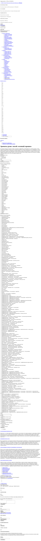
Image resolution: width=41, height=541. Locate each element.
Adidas (3, 193)
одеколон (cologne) (5, 218)
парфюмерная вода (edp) (6, 217)
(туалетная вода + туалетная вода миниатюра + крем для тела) (12, 347)
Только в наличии (5, 426)
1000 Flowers (4, 166)
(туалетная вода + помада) (6, 310)
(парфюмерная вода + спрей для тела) (8, 333)
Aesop (3, 201)
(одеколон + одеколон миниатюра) (7, 369)
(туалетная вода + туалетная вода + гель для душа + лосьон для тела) (13, 279)
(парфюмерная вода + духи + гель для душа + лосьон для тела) (12, 344)
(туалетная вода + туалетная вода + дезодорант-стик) (11, 367)
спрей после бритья (5, 247)
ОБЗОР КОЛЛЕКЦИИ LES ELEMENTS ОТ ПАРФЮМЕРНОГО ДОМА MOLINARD (11, 447)
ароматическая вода (5, 259)
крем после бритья (5, 249)
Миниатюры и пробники (8, 42)
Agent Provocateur (5, 209)
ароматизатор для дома (5, 221)
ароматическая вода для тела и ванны (8, 270)
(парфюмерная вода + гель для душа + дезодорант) (10, 371)
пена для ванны (4, 223)
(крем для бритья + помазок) (6, 363)
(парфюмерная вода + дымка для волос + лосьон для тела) (11, 384)
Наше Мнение (6, 66)
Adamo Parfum (4, 192)
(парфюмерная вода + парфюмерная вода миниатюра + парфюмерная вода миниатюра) (16, 300)
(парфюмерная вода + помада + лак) (8, 320)
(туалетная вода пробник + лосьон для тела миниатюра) (11, 319)
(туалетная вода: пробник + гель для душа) (9, 258)
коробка (3, 292)
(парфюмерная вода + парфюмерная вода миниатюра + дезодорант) (13, 373)
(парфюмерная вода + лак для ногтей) (8, 364)
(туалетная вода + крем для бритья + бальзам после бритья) (12, 349)
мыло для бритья (4, 290)
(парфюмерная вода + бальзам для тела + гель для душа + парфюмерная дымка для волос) (17, 237)
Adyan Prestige (4, 197)
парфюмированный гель (6, 248)
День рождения (7, 70)
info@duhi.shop (9, 478)
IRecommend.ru (7, 61)
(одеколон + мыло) (5, 282)
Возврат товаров (5, 471)
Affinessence (4, 203)
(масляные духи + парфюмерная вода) (8, 330)
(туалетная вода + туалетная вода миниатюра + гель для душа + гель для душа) (15, 338)
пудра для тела (4, 250)
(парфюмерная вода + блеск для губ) (8, 328)
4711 (2, 173)
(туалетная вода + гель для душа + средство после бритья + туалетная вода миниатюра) (16, 316)
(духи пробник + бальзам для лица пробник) (9, 342)
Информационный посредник (9, 79)
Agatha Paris (4, 206)
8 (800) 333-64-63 (9, 476)
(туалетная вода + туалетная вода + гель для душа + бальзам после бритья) (14, 277)
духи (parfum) (4, 219)
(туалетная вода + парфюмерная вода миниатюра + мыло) (11, 350)
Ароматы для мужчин (8, 35)
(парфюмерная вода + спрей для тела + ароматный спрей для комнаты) (14, 389)
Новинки (4, 50)
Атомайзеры (6, 40)
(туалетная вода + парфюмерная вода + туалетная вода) (11, 345)
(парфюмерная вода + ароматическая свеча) (9, 360)
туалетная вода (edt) (5, 216)
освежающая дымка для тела (6, 245)
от (0, 159)
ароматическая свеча (5, 220)
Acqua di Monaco (4, 184)
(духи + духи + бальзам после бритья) (8, 314)
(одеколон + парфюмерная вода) (7, 382)
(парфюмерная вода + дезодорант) (7, 257)
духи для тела (4, 262)
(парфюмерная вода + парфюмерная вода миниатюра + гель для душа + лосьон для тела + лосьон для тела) (20, 391)
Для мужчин (4, 135)
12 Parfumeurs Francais (5, 167)
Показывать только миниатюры (7, 420)
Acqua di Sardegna (5, 188)
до (0, 160)
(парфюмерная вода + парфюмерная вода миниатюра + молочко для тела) (14, 313)
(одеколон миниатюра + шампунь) (7, 304)
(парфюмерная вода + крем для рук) (8, 280)
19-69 (2, 168)
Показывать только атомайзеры (7, 422)
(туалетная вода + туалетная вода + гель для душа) (10, 276)
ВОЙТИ (2, 511)
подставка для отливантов (6, 294)
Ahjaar (3, 212)
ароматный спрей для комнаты (7, 242)
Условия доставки (7, 56)
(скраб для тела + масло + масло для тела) (9, 263)
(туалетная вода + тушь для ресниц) (8, 339)
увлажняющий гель (5, 261)
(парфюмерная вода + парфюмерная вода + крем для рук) (11, 296)
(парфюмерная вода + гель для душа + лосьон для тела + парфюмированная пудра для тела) (17, 362)
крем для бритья (4, 225)
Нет (3, 29)
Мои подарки (6, 68)
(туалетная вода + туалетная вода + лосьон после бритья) (11, 388)
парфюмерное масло (5, 241)
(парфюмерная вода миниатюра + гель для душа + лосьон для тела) (13, 302)
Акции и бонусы (5, 67)
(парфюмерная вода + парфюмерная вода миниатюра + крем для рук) (13, 301)
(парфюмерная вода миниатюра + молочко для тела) (10, 260)
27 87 (2, 171)
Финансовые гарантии (8, 75)
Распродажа (6, 36)
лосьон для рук (4, 243)
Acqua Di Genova (4, 183)
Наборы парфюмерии (8, 43)
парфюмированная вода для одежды (8, 222)
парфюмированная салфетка (6, 229)
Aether (3, 202)
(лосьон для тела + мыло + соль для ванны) (9, 266)
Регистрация (8, 512)
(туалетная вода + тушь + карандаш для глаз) (9, 323)
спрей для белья (4, 370)
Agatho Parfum (4, 208)
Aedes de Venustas (5, 198)
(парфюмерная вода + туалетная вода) (8, 284)
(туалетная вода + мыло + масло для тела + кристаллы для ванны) (13, 377)
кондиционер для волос (6, 230)
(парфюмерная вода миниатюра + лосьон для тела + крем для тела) (13, 311)
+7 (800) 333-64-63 (7, 2)
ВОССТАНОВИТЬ (3, 519)
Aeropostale (3, 200)
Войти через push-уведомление (5, 513)
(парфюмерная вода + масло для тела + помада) (10, 317)
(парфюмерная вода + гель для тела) (8, 348)
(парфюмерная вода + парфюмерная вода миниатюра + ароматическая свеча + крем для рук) (17, 329)
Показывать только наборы (6, 418)
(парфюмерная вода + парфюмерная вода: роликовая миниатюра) (13, 227)
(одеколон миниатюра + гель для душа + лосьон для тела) (11, 322)
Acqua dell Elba (4, 179)
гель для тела (4, 224)
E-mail (1, 499)
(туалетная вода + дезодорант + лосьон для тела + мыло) (11, 354)
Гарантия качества (5, 470)
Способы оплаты (7, 55)
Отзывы (3, 59)
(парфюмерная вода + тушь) (6, 308)
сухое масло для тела (5, 246)
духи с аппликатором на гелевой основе (8, 256)
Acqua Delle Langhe (5, 180)
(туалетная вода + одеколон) (6, 337)
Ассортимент (6, 47)
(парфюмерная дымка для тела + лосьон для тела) (10, 334)
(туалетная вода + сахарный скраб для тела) (9, 232)
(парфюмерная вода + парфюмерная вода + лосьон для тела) (12, 357)
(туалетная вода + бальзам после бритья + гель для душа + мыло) (13, 340)
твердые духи (4, 239)
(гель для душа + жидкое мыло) (7, 281)
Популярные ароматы (8, 37)
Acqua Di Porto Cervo (5, 186)
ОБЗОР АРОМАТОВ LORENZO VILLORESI (6, 460)
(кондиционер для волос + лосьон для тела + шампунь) (11, 265)
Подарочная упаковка (8, 45)
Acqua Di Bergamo (5, 181)
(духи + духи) (4, 288)
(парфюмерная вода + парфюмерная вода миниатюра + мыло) (12, 372)
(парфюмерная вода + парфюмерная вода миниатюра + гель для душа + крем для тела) (16, 297)
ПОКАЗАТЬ (2, 427)
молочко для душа (5, 286)
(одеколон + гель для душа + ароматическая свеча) (10, 271)
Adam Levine (4, 191)
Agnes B (3, 210)
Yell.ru (5, 64)
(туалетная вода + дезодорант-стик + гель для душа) (10, 287)
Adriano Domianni (5, 195)
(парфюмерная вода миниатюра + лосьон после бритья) (11, 380)
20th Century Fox (4, 169)
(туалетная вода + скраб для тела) (7, 269)
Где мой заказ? (6, 58)
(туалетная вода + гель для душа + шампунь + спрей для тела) (12, 386)
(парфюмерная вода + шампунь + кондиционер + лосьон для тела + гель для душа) (16, 351)
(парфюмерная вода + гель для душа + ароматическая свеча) (12, 267)
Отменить (2, 520)
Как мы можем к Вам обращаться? (6, 498)
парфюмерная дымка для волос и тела (8, 268)
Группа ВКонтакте (7, 74)
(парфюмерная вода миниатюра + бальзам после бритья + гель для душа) (14, 375)
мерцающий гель (4, 244)
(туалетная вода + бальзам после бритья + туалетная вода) (11, 352)
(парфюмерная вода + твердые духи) (8, 264)
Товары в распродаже (5, 424)
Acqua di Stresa (4, 189)
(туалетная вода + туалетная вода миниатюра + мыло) (11, 374)
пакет (3, 272)
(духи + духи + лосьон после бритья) (8, 343)
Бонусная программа (6, 469)
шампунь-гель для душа (6, 231)
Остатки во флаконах (8, 41)
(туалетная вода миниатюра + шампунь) (8, 303)
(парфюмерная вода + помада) (7, 305)
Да (1, 29)
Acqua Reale (4, 190)
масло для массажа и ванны (6, 255)
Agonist (3, 211)
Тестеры (5, 39)
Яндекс (5, 60)
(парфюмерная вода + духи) (6, 295)
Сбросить (2, 140)
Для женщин (4, 134)
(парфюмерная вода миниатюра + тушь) (8, 387)
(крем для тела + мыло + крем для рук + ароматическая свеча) (12, 376)
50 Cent (3, 174)
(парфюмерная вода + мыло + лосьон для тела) (9, 273)
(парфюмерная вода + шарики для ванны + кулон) (10, 234)
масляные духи (4, 240)
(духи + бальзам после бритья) (7, 356)
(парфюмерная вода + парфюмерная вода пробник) (10, 298)
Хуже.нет (6, 65)
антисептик (4, 289)
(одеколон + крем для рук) (6, 366)
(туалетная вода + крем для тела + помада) (9, 385)
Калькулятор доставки (8, 57)
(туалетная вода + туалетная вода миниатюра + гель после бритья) (13, 383)
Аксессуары (6, 44)
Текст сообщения (3, 503)
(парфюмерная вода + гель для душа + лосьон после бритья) (12, 278)
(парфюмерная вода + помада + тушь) (8, 318)
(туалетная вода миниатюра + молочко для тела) (10, 283)
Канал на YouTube (7, 73)
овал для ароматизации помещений (8, 274)
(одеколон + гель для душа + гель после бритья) (10, 235)
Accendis (3, 178)
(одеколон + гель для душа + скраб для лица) (9, 355)
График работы (7, 77)
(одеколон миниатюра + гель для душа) (8, 324)
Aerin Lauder (4, 199)
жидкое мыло (4, 332)
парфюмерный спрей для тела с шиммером (9, 335)
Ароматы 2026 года (7, 51)
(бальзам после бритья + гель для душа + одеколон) (10, 291)
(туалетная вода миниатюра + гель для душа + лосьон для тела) (12, 321)
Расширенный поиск (4, 31)
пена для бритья (4, 226)
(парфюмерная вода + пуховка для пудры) (9, 312)
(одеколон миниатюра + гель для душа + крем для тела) (11, 336)
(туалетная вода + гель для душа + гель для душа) (10, 307)
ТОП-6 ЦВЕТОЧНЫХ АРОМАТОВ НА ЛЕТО (6, 431)
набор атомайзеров (5, 368)
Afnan (3, 204)
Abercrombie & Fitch (5, 176)
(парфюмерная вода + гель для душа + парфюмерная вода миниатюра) (14, 365)
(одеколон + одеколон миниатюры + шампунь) (10, 238)
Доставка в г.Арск (8, 475)
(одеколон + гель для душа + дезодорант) (9, 293)
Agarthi (3, 205)
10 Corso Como (4, 164)
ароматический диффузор (6, 254)
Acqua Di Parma (4, 185)
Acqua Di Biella (4, 182)
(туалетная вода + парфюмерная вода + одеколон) (10, 309)
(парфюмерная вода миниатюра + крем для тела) (10, 326)
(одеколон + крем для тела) (6, 315)
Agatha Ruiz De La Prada (6, 207)
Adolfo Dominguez (5, 194)
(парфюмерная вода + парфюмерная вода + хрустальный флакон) (13, 236)
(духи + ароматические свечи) (7, 361)
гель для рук (4, 252)
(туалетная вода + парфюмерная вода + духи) (9, 331)
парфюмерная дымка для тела (7, 228)
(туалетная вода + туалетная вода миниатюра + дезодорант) (12, 346)
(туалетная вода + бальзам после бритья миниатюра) (10, 353)
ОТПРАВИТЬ (3, 504)
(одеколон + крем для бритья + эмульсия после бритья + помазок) (13, 358)
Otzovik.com (6, 62)
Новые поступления (7, 54)
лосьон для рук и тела (5, 253)
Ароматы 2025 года (7, 52)
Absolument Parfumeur (5, 177)
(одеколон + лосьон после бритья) (7, 285)
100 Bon (3, 165)
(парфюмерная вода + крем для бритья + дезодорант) (11, 299)
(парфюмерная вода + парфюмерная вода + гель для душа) (11, 275)
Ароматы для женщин (8, 34)
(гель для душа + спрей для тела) (7, 390)
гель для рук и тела (5, 251)
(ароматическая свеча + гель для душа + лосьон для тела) (11, 359)
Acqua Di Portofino (5, 187)
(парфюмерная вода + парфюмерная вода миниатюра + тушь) (12, 381)
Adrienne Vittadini (4, 196)
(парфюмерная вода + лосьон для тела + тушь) (9, 233)
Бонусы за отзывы (7, 71)
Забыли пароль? (3, 512)
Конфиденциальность (6, 468)
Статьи (5, 76)
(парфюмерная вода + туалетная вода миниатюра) (10, 327)
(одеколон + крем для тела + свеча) (7, 341)
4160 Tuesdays (4, 172)
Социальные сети (7, 69)
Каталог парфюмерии (6, 33)
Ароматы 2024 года (7, 53)
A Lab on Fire (4, 175)
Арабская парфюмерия (8, 38)
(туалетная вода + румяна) (6, 306)
